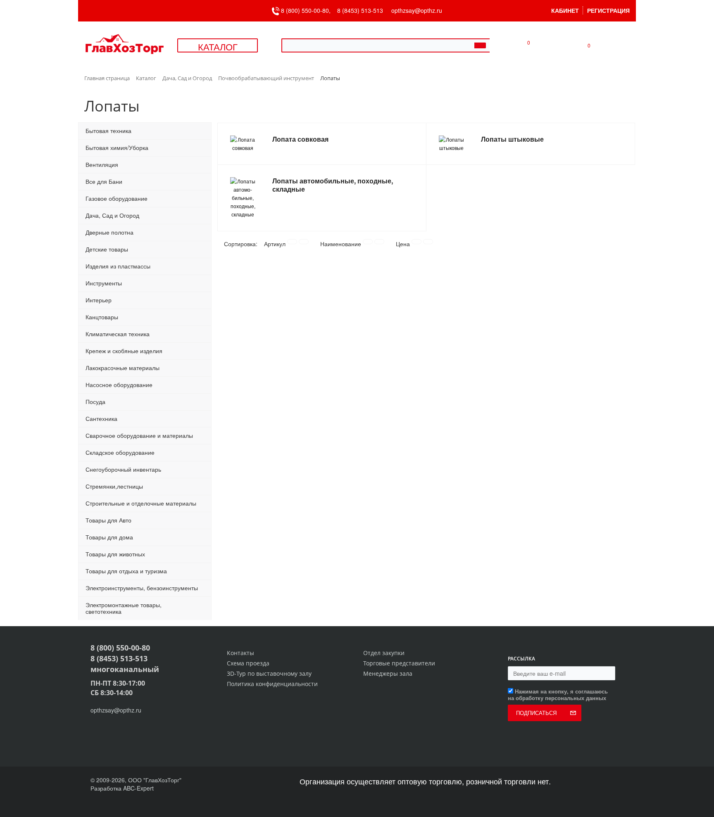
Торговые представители (399, 663)
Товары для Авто (108, 520)
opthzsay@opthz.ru (416, 10)
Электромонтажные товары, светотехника (124, 608)
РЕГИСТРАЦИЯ (608, 10)
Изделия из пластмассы (118, 266)
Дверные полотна (109, 232)
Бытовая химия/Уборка (117, 147)
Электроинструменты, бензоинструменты (142, 588)
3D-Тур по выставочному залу (269, 673)
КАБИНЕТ (565, 10)
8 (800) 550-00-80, (308, 10)
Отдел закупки (384, 653)
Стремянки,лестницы (114, 486)
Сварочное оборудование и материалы (139, 435)
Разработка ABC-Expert (122, 788)
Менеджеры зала (387, 673)
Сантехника (101, 418)
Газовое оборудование (117, 198)
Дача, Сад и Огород (112, 215)
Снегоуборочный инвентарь (123, 469)
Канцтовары (102, 317)
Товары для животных (115, 554)
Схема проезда (248, 663)
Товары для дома (109, 537)
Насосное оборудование (119, 384)
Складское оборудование (120, 452)
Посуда (95, 401)
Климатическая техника (118, 334)
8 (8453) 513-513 (360, 10)
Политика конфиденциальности (272, 684)
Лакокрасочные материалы (122, 367)
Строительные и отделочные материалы (141, 503)
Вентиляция (102, 164)
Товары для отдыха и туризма (126, 571)
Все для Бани (104, 181)
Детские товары (107, 249)
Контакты (240, 653)
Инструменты (104, 283)
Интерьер (99, 300)
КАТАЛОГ (218, 46)
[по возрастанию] (292, 241)
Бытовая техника (108, 130)
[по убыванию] (304, 241)
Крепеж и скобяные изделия (124, 351)
